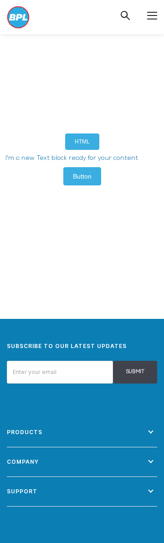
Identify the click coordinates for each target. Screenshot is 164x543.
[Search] (125, 15)
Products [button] (24, 432)
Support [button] (22, 491)
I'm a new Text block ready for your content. (72, 158)
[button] (152, 15)
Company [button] (23, 461)
